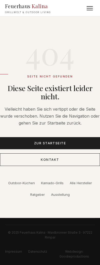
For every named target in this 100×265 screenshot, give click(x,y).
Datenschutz (37, 251)
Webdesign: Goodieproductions (74, 254)
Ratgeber (37, 194)
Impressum (13, 251)
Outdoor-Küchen (21, 183)
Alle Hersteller (81, 183)
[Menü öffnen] (90, 8)
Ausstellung (60, 194)
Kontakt (50, 160)
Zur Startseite (50, 143)
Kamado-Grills (52, 183)
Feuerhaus (28, 8)
